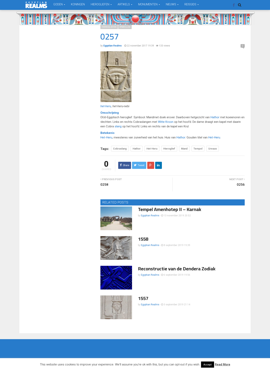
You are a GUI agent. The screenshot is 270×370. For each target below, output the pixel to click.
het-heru (105, 106)
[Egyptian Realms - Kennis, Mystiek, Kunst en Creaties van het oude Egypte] (36, 4)
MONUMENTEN (148, 4)
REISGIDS (190, 4)
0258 (104, 184)
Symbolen (125, 27)
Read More (222, 364)
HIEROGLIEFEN (100, 4)
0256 (241, 184)
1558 (143, 239)
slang (118, 126)
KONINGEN (78, 4)
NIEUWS (171, 4)
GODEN (58, 4)
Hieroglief (169, 148)
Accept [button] (207, 364)
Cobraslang (120, 148)
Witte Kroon (165, 122)
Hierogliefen (109, 27)
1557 (143, 298)
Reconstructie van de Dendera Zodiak (176, 268)
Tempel (198, 148)
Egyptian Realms (150, 215)
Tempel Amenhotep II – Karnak (169, 209)
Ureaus (212, 148)
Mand (184, 148)
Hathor (215, 117)
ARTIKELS (124, 4)
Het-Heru (106, 137)
